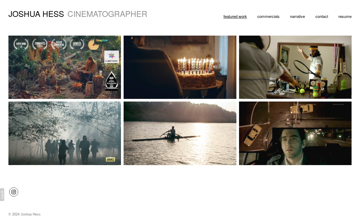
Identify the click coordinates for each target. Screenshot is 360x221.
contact (321, 16)
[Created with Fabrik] (2, 194)
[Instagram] (13, 192)
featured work (235, 16)
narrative (297, 16)
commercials (268, 16)
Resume (345, 16)
